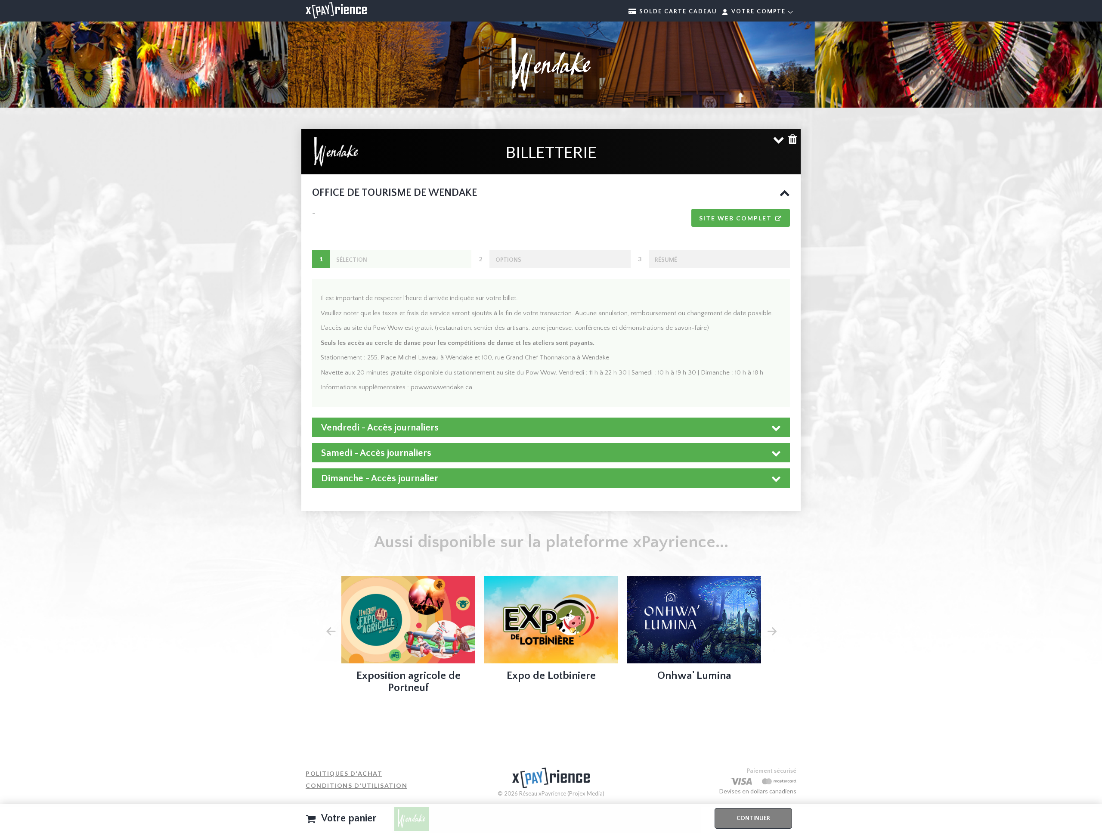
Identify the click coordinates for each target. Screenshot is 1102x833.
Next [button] (772, 630)
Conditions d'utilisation (356, 785)
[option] (408, 637)
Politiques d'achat (344, 773)
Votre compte (758, 11)
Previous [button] (330, 630)
